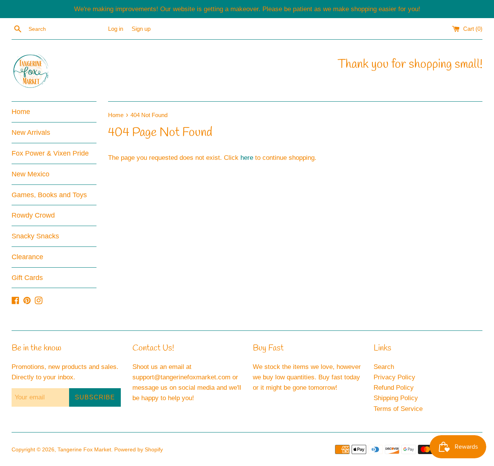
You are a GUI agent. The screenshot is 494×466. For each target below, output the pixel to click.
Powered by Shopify (138, 450)
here (246, 157)
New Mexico (30, 174)
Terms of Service (398, 408)
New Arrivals (31, 132)
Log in (115, 28)
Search (384, 366)
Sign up (141, 28)
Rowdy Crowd (33, 215)
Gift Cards (27, 278)
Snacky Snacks (35, 236)
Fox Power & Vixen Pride (50, 153)
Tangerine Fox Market (84, 450)
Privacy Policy (394, 377)
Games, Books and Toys (49, 195)
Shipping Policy (396, 398)
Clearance (27, 257)
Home (21, 112)
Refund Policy (394, 387)
